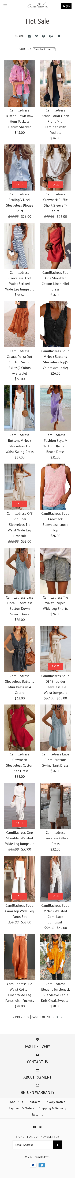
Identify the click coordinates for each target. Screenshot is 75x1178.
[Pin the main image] (43, 36)
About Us (16, 1102)
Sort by (25, 49)
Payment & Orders (22, 1108)
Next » (57, 1017)
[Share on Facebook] (29, 36)
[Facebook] (34, 1127)
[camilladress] (37, 6)
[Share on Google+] (51, 36)
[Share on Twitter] (36, 36)
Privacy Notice (55, 1102)
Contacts (34, 1102)
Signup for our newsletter (37, 1136)
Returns (37, 1114)
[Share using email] (59, 36)
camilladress (42, 1157)
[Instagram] (40, 1127)
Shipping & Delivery (52, 1108)
